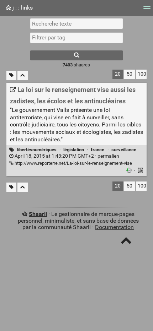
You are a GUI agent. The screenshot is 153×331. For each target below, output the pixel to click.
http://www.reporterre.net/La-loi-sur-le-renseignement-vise (73, 163)
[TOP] (126, 242)
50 (129, 74)
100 (142, 74)
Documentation (114, 227)
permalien (66, 156)
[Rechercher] (76, 55)
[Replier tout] (22, 75)
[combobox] (76, 37)
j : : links (22, 7)
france (97, 149)
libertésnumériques (37, 149)
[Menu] (147, 10)
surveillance (123, 149)
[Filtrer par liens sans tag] (11, 75)
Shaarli (38, 214)
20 (118, 74)
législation (73, 149)
